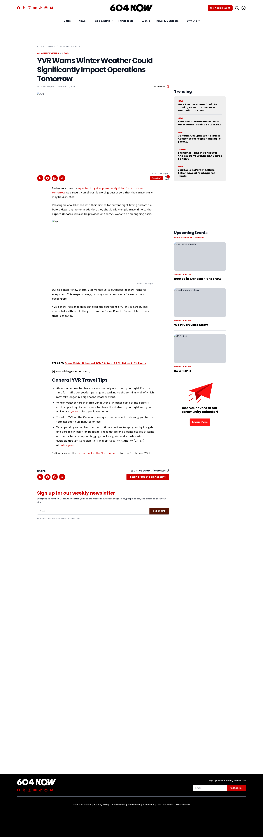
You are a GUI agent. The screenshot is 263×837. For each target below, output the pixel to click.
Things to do (125, 21)
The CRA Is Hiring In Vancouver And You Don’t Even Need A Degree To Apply (200, 156)
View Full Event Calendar (189, 237)
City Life (192, 21)
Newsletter (134, 804)
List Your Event (165, 804)
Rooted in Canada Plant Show (197, 279)
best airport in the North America (98, 453)
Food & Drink (102, 21)
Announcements (70, 46)
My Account (183, 804)
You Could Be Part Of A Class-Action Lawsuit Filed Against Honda (197, 173)
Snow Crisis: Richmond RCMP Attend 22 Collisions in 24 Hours (105, 363)
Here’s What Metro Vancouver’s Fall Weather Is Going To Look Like (199, 123)
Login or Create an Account (148, 477)
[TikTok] (40, 7)
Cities (67, 21)
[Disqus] (103, 646)
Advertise (148, 804)
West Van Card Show (191, 325)
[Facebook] (18, 7)
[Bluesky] (51, 7)
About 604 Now (82, 804)
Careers (182, 149)
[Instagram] (29, 7)
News (82, 21)
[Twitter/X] (24, 7)
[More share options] (62, 178)
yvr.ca (74, 411)
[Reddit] (45, 7)
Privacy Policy (101, 804)
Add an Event (222, 7)
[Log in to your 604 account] (243, 7)
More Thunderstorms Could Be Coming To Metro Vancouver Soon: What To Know (197, 107)
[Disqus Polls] (103, 570)
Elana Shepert (48, 86)
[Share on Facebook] (40, 178)
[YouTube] (35, 7)
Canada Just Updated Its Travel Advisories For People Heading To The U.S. (199, 138)
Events (146, 21)
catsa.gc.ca (67, 445)
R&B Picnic (182, 371)
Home (40, 46)
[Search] (236, 7)
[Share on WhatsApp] (55, 178)
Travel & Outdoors (167, 21)
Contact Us (118, 804)
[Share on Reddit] (47, 178)
